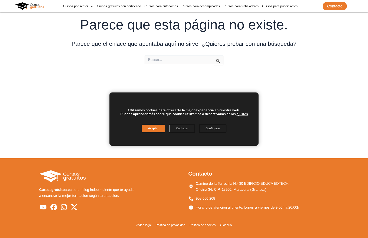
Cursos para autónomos (161, 6)
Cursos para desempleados (200, 6)
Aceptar (153, 128)
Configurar (213, 128)
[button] (335, 6)
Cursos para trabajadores (241, 6)
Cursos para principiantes (280, 6)
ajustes (242, 114)
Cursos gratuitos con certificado (119, 6)
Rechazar (182, 128)
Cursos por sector (75, 6)
